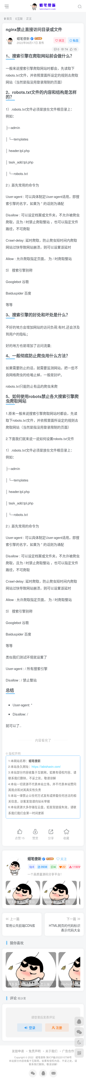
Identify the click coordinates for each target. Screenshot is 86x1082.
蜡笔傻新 (23, 38)
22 (64, 867)
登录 (32, 1027)
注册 (59, 1027)
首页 (9, 18)
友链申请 (18, 1051)
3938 (44, 867)
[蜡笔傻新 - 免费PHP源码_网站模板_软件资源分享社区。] (43, 5)
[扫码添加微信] (79, 1031)
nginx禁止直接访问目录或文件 (34, 29)
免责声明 (35, 1051)
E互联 (19, 18)
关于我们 (51, 1051)
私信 (75, 40)
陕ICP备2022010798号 (59, 1057)
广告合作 (68, 1051)
